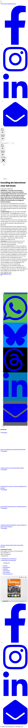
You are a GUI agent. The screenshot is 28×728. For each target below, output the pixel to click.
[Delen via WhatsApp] (15, 322)
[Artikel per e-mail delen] (15, 425)
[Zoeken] (13, 143)
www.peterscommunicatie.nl (8, 560)
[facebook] (15, 44)
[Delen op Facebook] (3, 293)
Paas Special (6, 570)
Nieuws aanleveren (8, 574)
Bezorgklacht (6, 567)
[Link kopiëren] (3, 426)
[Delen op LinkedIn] (15, 400)
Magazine (5, 569)
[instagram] (15, 73)
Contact (5, 565)
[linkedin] (15, 101)
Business (15, 189)
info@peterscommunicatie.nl (9, 558)
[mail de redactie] (15, 126)
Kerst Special (6, 572)
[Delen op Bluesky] (15, 346)
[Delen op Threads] (15, 371)
